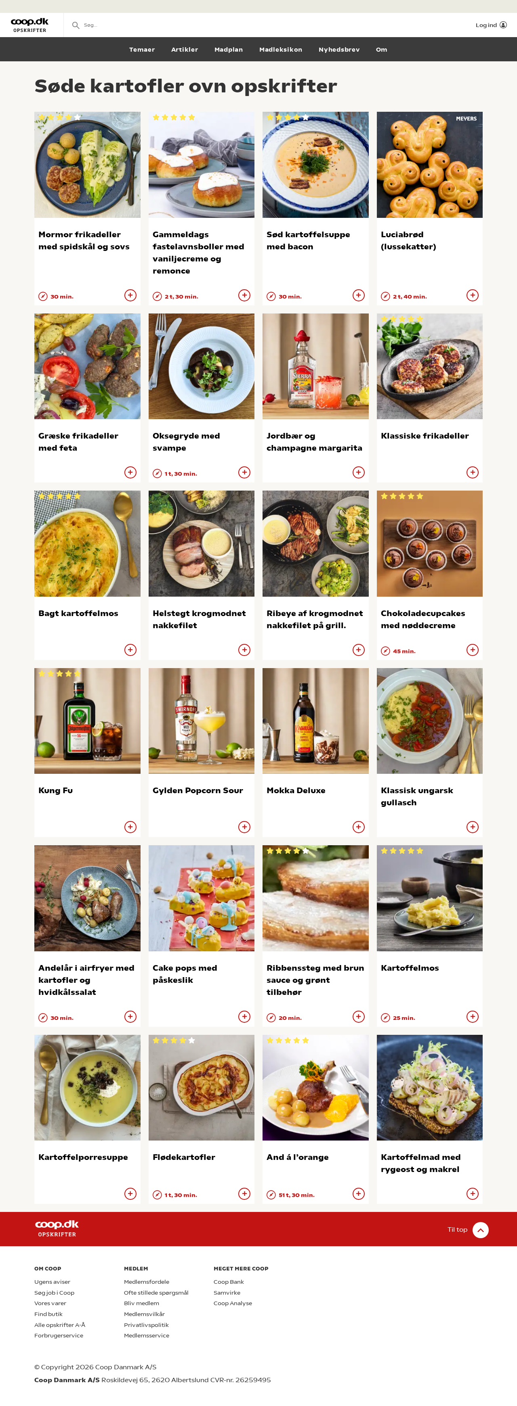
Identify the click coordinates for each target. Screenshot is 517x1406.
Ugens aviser (52, 1282)
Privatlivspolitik (146, 1325)
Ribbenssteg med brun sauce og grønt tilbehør (315, 980)
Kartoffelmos (410, 968)
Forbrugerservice (58, 1335)
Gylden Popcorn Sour (198, 790)
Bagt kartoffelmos (78, 613)
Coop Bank (229, 1282)
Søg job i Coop (54, 1292)
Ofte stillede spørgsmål (156, 1292)
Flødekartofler (184, 1157)
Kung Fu (55, 790)
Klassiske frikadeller (425, 436)
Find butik (48, 1314)
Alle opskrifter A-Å (59, 1325)
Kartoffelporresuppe (83, 1157)
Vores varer (50, 1303)
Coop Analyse (233, 1303)
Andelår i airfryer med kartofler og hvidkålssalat (86, 980)
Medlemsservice (146, 1335)
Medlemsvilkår (144, 1314)
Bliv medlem (141, 1303)
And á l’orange (298, 1157)
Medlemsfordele (146, 1282)
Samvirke (227, 1292)
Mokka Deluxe (296, 790)
